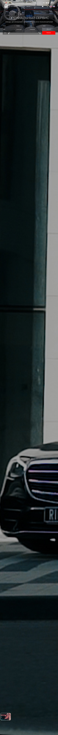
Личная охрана (22, 6)
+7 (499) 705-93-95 (37, 2)
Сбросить (49, 29)
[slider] (8, 33)
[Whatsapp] (45, 2)
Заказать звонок (52, 3)
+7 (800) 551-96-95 (37, 3)
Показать (49, 32)
